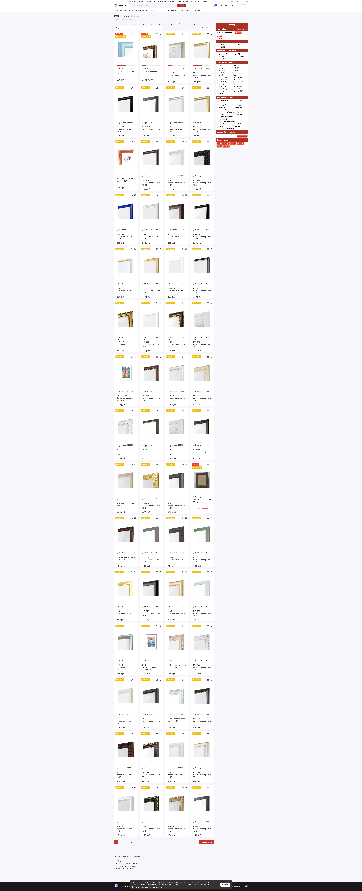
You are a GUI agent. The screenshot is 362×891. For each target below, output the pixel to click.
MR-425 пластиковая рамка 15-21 (125, 667)
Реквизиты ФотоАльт (185, 1)
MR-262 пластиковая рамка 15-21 (125, 828)
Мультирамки (185, 10)
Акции (204, 10)
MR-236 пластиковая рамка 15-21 (176, 452)
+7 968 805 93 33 (236, 1)
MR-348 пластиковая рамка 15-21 (202, 290)
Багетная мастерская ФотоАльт (136, 10)
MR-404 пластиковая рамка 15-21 (176, 398)
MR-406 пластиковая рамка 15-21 (151, 398)
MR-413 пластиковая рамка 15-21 (125, 721)
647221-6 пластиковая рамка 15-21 (176, 75)
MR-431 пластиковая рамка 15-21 (202, 775)
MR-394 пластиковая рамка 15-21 (176, 344)
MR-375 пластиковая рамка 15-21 (176, 613)
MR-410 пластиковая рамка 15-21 (151, 721)
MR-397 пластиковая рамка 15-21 (125, 344)
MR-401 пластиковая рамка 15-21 (125, 452)
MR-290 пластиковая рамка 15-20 (125, 129)
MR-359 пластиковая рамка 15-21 (202, 828)
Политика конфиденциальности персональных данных (180, 885)
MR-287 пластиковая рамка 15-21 (176, 182)
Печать (196, 10)
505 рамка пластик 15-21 (125, 72)
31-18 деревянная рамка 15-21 (125, 180)
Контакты (132, 1)
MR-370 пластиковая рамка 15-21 (202, 344)
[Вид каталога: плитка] (202, 28)
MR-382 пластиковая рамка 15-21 (176, 236)
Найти (181, 5)
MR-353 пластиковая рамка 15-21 (125, 775)
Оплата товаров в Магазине (166, 1)
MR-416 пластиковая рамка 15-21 (176, 828)
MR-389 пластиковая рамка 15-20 (151, 344)
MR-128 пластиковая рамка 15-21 (151, 775)
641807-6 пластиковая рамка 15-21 (151, 129)
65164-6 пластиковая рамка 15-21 (176, 559)
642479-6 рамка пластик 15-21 (149, 72)
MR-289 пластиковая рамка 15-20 (202, 129)
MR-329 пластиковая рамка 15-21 (151, 452)
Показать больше (206, 842)
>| (131, 842)
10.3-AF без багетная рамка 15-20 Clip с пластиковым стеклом (125, 398)
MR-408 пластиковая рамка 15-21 (202, 721)
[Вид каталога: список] (207, 28)
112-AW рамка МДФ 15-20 (202, 501)
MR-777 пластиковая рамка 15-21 (202, 182)
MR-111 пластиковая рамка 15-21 (177, 666)
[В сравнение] (131, 34)
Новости (197, 1)
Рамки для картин (157, 10)
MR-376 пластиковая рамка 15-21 (151, 613)
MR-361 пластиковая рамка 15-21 (202, 559)
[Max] (215, 5)
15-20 (238, 32)
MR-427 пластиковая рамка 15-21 (176, 775)
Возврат (204, 1)
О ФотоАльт (151, 1)
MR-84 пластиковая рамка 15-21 (126, 504)
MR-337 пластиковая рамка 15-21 (125, 290)
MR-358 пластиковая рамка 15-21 (125, 613)
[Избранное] (231, 5)
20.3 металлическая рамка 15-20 (149, 667)
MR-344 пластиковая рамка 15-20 (151, 182)
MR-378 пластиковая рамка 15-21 (176, 505)
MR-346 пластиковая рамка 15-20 (176, 290)
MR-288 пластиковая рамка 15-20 (125, 236)
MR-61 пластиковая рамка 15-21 (176, 720)
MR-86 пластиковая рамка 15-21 (126, 558)
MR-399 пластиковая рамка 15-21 (202, 398)
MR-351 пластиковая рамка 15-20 (176, 129)
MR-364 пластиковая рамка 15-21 (151, 559)
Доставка (141, 1)
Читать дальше (119, 873)
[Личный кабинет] (221, 5)
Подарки (117, 10)
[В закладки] (135, 34)
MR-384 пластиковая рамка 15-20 (202, 236)
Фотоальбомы (172, 10)
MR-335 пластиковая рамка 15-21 (151, 236)
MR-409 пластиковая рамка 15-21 (151, 828)
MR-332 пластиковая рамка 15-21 (151, 290)
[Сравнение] (226, 5)
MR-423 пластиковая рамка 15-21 (202, 667)
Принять (225, 885)
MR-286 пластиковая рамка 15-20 (202, 75)
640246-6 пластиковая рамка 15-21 (202, 452)
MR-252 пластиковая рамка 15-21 (151, 505)
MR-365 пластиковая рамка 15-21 (202, 613)
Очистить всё (241, 29)
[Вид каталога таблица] (212, 28)
